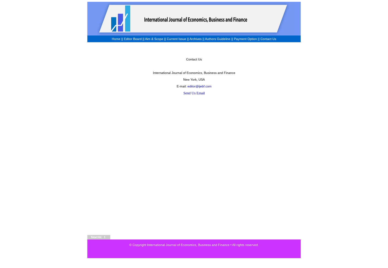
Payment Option (245, 39)
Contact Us (268, 39)
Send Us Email (194, 93)
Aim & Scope (154, 39)
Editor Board (133, 39)
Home (116, 39)
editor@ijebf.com (199, 86)
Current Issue (176, 39)
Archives (196, 39)
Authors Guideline (217, 39)
